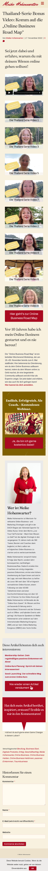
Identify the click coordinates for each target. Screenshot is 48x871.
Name (5, 810)
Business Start (32, 749)
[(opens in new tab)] (24, 424)
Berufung (21, 749)
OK (32, 868)
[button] (24, 686)
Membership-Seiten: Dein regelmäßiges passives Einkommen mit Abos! (23, 658)
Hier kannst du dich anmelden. (19, 385)
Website (6, 832)
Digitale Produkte (10, 752)
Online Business (22, 755)
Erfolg (21, 752)
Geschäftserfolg (32, 752)
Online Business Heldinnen (22, 758)
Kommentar (8, 781)
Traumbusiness (20, 761)
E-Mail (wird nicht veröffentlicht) (18, 821)
